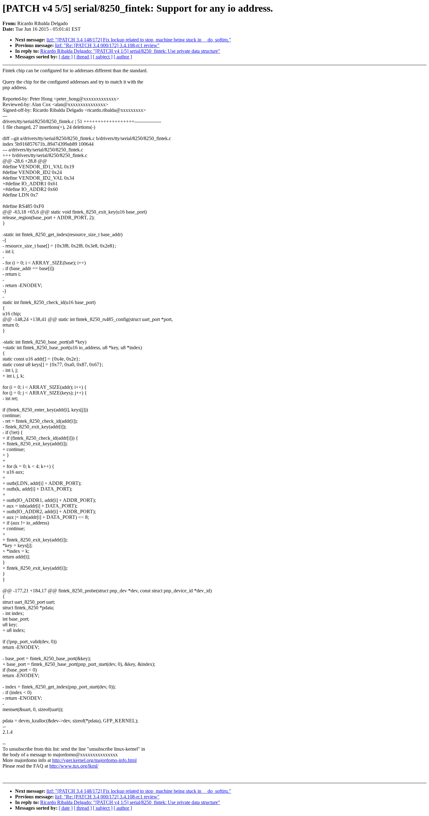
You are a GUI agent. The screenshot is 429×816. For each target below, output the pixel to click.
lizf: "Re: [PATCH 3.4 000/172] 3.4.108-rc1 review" (107, 45)
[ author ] (123, 56)
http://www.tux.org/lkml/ (73, 766)
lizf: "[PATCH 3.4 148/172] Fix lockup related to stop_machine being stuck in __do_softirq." (138, 39)
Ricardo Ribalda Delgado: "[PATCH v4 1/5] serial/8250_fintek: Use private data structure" (130, 51)
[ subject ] (102, 56)
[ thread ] (83, 56)
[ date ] (66, 56)
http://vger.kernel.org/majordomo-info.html (94, 760)
